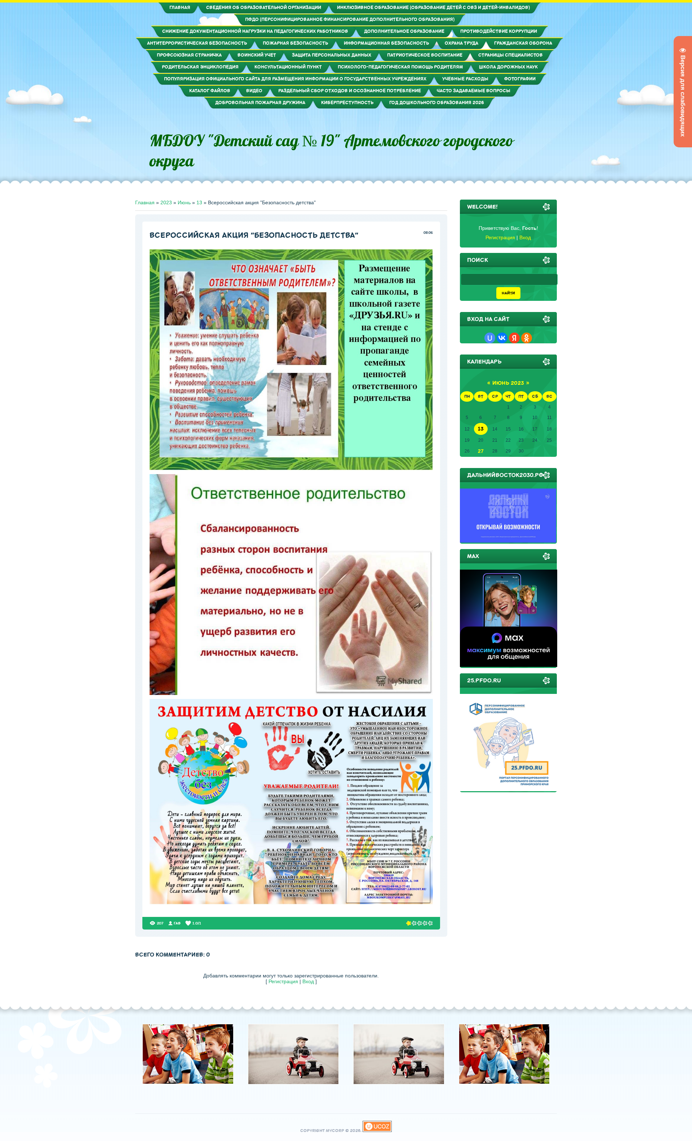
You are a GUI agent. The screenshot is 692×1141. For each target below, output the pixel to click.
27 (481, 451)
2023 (166, 202)
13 (199, 202)
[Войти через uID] (489, 338)
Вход (308, 981)
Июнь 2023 (508, 383)
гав (177, 923)
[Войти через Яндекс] (514, 338)
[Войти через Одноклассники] (526, 338)
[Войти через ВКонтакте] (502, 338)
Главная (145, 202)
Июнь (184, 202)
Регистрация (283, 981)
